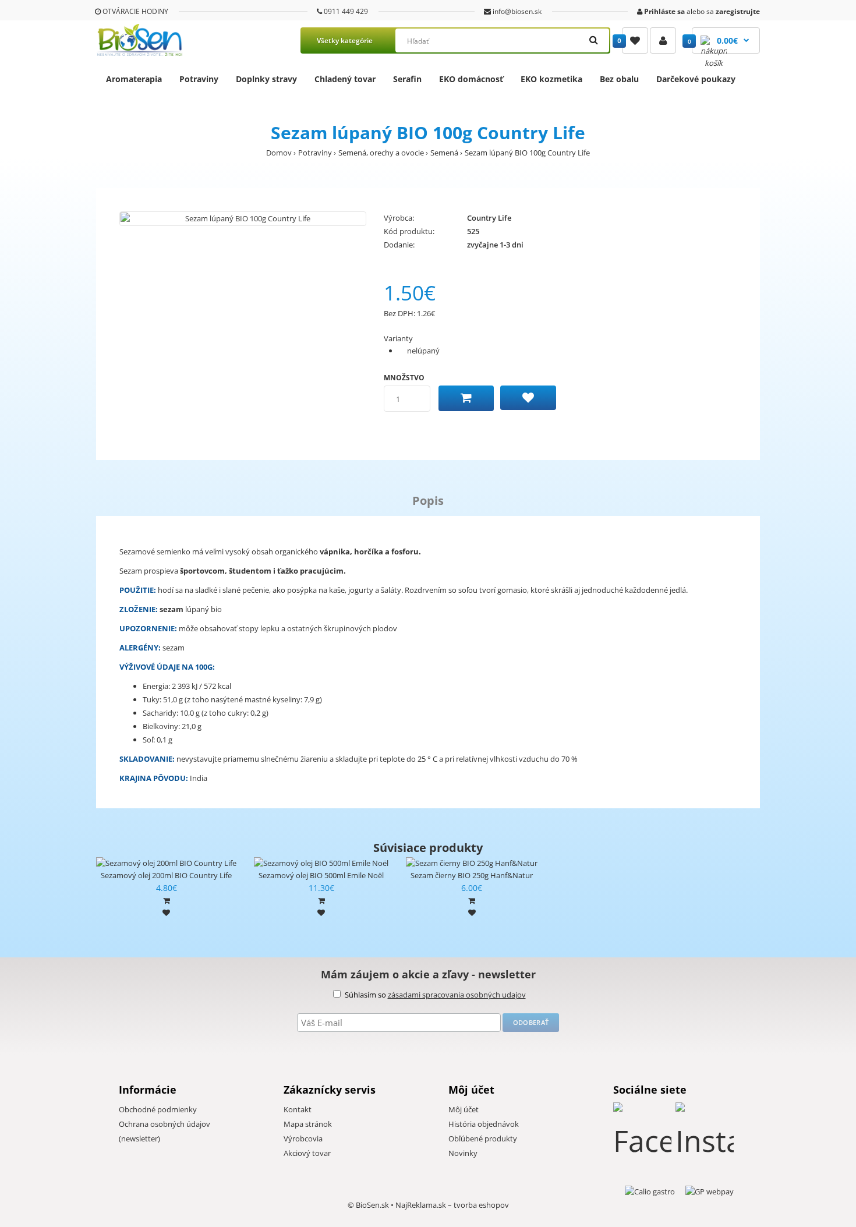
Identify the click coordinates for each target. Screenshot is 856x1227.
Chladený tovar (345, 78)
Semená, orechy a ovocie (381, 152)
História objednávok (483, 1124)
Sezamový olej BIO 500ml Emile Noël (321, 875)
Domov (279, 152)
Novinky (462, 1153)
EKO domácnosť (471, 78)
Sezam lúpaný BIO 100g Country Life (527, 152)
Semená (444, 152)
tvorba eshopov (481, 1205)
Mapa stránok (308, 1124)
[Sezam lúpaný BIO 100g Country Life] (243, 219)
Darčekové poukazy (695, 78)
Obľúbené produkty (482, 1138)
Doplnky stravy (266, 78)
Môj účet (463, 1109)
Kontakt (298, 1109)
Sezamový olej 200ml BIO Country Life (166, 875)
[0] (635, 40)
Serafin (407, 78)
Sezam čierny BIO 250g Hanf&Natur (472, 875)
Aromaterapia (134, 78)
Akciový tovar (307, 1153)
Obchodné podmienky (158, 1109)
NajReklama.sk (420, 1205)
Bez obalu (619, 78)
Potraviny (198, 78)
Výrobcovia (303, 1138)
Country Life (489, 218)
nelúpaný (423, 350)
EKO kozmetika (551, 78)
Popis (428, 500)
